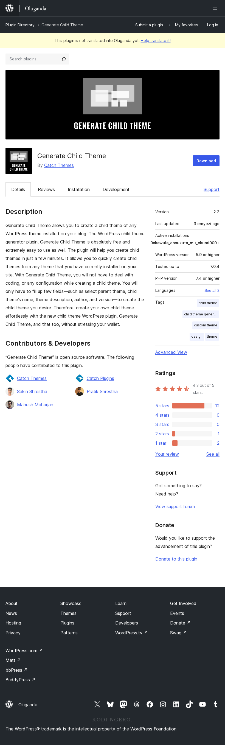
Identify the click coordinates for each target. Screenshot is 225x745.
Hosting (13, 623)
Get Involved (183, 603)
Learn (120, 603)
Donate (180, 623)
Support (212, 189)
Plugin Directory (20, 25)
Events (177, 613)
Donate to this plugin (176, 559)
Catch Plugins (100, 378)
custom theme (205, 325)
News (11, 613)
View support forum (175, 506)
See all (213, 454)
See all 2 (212, 290)
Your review (167, 454)
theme (212, 336)
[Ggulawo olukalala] (216, 8)
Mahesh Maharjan (35, 404)
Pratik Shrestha (102, 391)
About (11, 603)
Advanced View (171, 352)
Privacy (13, 632)
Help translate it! (156, 40)
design (197, 336)
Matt (13, 660)
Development (116, 189)
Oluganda (27, 704)
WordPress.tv (131, 632)
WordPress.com (24, 650)
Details (18, 189)
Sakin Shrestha (32, 391)
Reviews (46, 189)
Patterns (69, 632)
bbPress (16, 670)
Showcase (70, 603)
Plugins (67, 623)
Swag (178, 632)
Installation (79, 189)
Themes (68, 613)
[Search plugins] (63, 59)
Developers (126, 623)
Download (206, 160)
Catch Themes (59, 165)
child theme (207, 303)
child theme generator (201, 314)
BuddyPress (20, 679)
